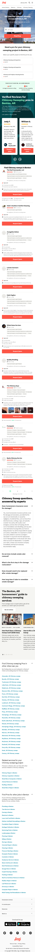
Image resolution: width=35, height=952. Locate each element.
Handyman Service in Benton (10, 860)
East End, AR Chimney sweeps (11, 697)
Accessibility (17, 946)
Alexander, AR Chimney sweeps (11, 676)
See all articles (9, 610)
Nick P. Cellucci (6, 627)
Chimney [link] (19, 7)
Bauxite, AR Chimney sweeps (10, 679)
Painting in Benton (7, 875)
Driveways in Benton (8, 886)
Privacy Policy (21, 943)
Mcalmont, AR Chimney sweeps (11, 741)
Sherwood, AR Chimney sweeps (11, 735)
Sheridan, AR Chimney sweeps (11, 729)
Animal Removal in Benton (10, 782)
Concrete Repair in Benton (9, 845)
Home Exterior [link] (5, 7)
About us (4, 913)
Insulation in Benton (8, 857)
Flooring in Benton (7, 836)
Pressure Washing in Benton (10, 851)
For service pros (6, 904)
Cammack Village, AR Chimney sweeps (13, 706)
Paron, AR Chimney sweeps (10, 694)
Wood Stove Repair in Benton (10, 788)
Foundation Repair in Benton (10, 824)
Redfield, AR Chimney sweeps (10, 709)
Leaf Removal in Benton (9, 883)
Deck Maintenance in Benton (10, 866)
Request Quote (17, 194)
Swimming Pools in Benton (10, 830)
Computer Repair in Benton (10, 889)
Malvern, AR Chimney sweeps (10, 732)
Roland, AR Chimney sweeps (10, 724)
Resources (4, 909)
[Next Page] (32, 491)
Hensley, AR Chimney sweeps (10, 700)
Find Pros (17, 36)
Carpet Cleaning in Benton (9, 872)
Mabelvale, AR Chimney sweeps (11, 688)
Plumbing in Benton (7, 806)
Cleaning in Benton (7, 848)
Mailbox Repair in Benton (9, 881)
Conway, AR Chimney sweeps (10, 753)
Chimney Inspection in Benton (10, 776)
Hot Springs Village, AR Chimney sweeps (14, 727)
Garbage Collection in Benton (10, 827)
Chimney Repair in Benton (9, 773)
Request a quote (10, 150)
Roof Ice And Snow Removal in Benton (13, 878)
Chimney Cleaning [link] (27, 7)
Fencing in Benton (7, 812)
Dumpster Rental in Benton (10, 854)
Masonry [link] (13, 7)
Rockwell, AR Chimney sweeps (11, 744)
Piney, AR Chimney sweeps (10, 712)
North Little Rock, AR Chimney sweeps (13, 721)
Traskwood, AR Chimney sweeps (11, 682)
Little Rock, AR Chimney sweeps (11, 685)
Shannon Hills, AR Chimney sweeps (12, 691)
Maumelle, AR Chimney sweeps (11, 718)
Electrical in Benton (7, 815)
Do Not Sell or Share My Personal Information (17, 948)
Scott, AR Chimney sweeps (10, 750)
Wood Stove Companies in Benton (12, 779)
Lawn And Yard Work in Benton (11, 818)
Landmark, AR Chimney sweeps (11, 703)
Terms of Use (13, 943)
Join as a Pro (23, 3)
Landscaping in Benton (8, 833)
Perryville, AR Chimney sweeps (11, 747)
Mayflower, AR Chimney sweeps (11, 738)
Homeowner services (7, 900)
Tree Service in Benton (8, 809)
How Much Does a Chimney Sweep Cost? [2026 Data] (11, 632)
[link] (23, 145)
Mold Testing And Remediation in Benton (14, 892)
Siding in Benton (6, 839)
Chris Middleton (28, 627)
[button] (5, 410)
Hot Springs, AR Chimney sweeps (11, 715)
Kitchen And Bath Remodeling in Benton (13, 821)
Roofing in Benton (7, 785)
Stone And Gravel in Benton (10, 863)
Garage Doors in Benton (9, 869)
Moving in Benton (7, 842)
